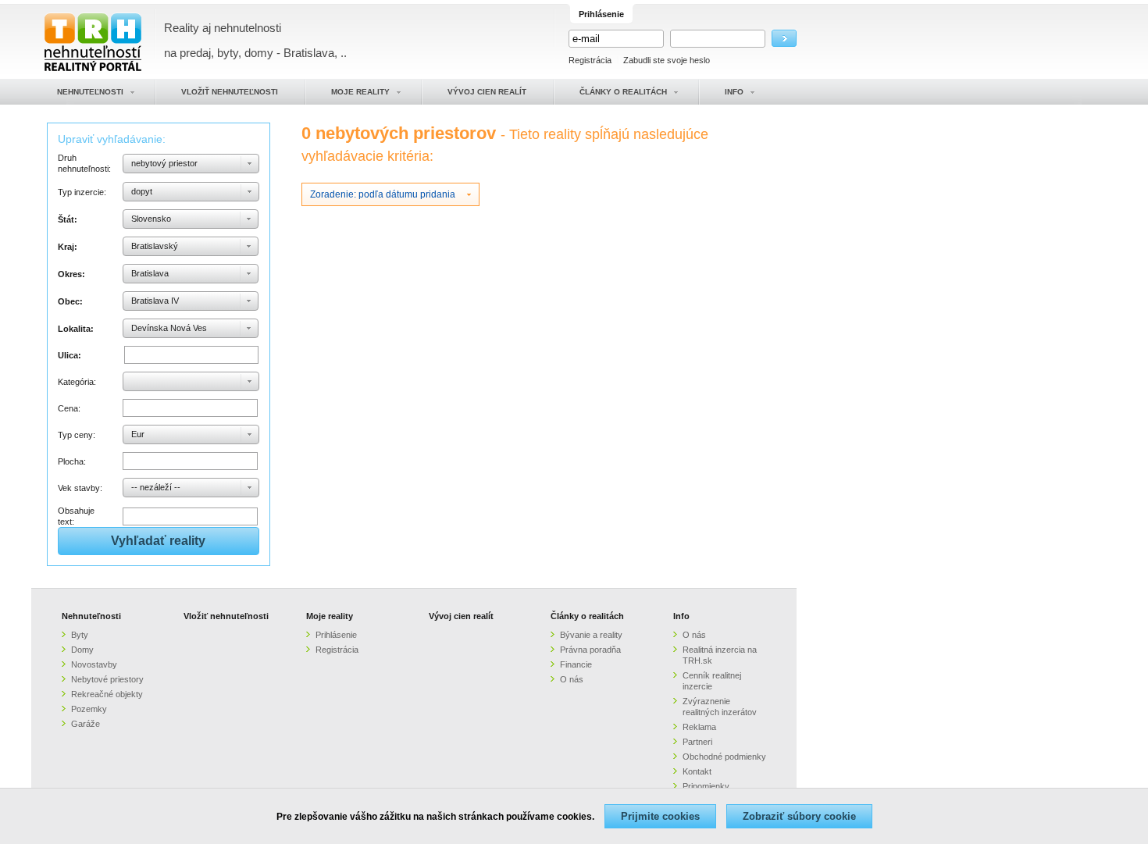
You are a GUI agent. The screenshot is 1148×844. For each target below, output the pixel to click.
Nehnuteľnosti (91, 616)
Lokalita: (76, 328)
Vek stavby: (80, 488)
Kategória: (77, 381)
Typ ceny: (76, 435)
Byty (79, 634)
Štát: (67, 219)
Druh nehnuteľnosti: (84, 163)
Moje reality (329, 616)
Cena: (69, 408)
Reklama (699, 727)
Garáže (85, 723)
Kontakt (697, 771)
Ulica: (69, 355)
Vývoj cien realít (461, 616)
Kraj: (67, 246)
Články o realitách (587, 616)
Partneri (697, 741)
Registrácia (590, 60)
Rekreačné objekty (107, 694)
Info (681, 616)
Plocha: (72, 461)
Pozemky (89, 709)
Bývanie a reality (591, 634)
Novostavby (94, 664)
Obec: (70, 301)
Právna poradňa (590, 649)
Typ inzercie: (82, 192)
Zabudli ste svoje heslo (666, 60)
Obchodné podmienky (724, 756)
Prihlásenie (336, 634)
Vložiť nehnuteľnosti (226, 616)
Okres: (71, 274)
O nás (571, 679)
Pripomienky (706, 786)
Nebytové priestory (107, 679)
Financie (576, 664)
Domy (82, 649)
